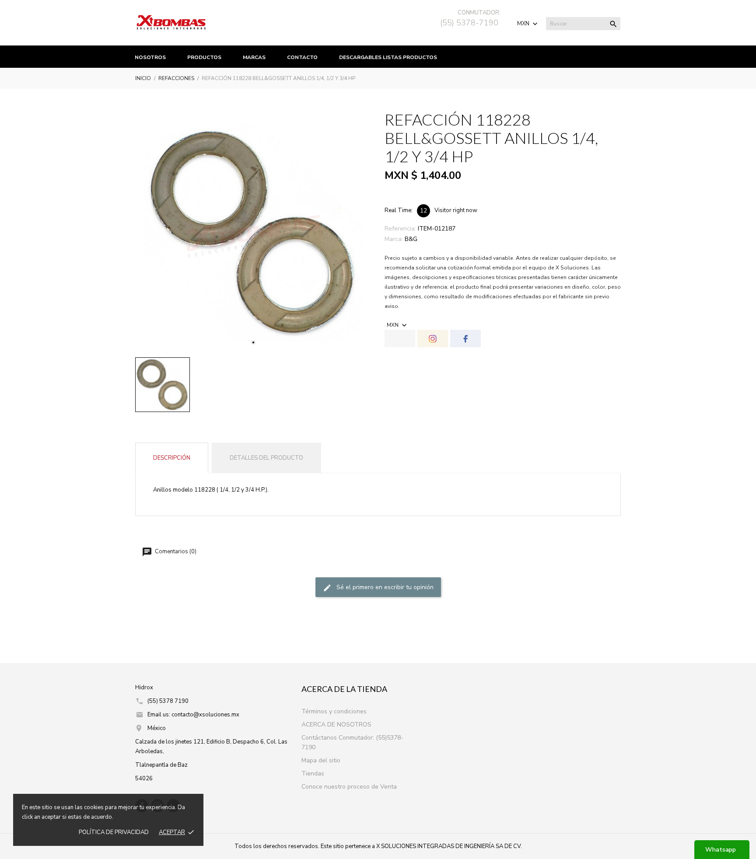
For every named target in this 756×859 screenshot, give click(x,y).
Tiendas (312, 773)
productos (204, 57)
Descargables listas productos (388, 57)
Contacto (302, 57)
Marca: (394, 239)
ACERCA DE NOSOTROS (336, 724)
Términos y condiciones (334, 711)
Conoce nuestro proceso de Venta (349, 786)
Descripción (171, 458)
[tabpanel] (253, 233)
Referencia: (400, 228)
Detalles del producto (266, 458)
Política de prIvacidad (114, 832)
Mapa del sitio (320, 760)
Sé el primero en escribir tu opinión (384, 587)
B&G (411, 239)
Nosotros (150, 57)
